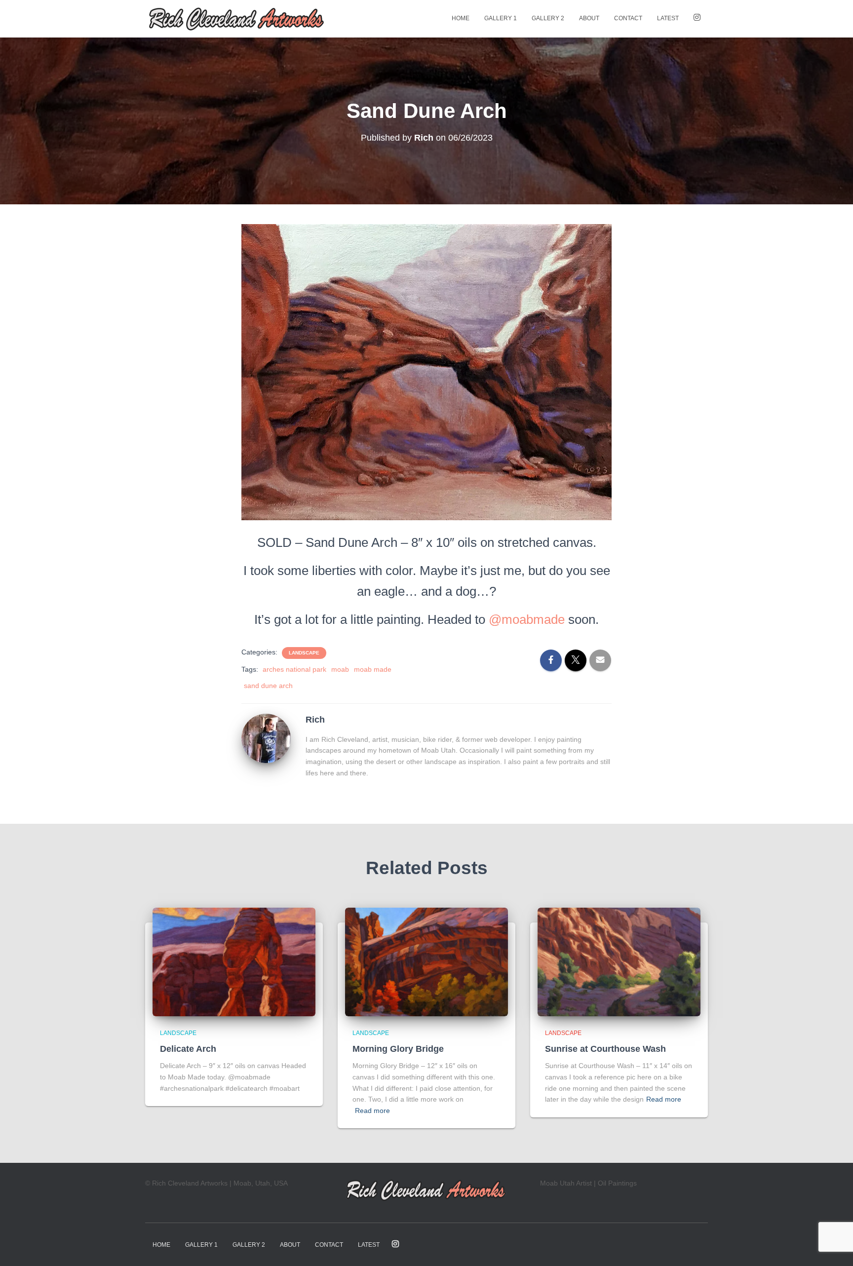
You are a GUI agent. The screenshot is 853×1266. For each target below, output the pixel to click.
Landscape (304, 652)
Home (460, 18)
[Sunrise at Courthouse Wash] (619, 961)
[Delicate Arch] (234, 961)
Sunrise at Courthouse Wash (605, 1049)
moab (340, 669)
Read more (372, 1110)
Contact (628, 18)
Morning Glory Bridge (398, 1049)
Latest (668, 18)
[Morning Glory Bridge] (426, 961)
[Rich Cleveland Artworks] (237, 19)
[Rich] (266, 738)
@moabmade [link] (527, 619)
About (589, 18)
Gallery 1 (500, 18)
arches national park (294, 669)
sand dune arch (268, 686)
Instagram (697, 19)
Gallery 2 (548, 18)
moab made (372, 669)
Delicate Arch (188, 1049)
